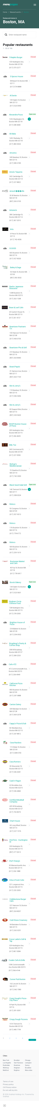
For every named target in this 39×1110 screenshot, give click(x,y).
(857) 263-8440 (15, 358)
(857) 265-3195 (15, 201)
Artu (12, 229)
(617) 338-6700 (15, 753)
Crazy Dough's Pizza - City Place (18, 999)
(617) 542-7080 (15, 990)
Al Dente (13, 95)
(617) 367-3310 (15, 220)
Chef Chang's (14, 861)
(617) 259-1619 (15, 553)
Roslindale (6, 1065)
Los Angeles (7, 1063)
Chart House (15, 821)
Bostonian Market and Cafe (17, 562)
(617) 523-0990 (15, 106)
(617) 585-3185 (15, 163)
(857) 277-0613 (15, 852)
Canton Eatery (15, 704)
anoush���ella (17, 191)
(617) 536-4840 (15, 791)
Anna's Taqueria (15, 172)
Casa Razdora (15, 743)
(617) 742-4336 (15, 239)
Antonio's (13, 210)
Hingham (17, 1068)
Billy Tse (12, 445)
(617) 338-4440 (14, 125)
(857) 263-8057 (15, 911)
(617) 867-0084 (15, 951)
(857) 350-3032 (15, 278)
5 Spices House (16, 76)
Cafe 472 (12, 664)
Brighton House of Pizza (17, 623)
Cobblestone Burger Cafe (18, 900)
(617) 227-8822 (15, 182)
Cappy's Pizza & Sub (17, 723)
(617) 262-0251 (15, 930)
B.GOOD (13, 248)
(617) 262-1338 (15, 299)
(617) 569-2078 (15, 715)
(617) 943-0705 (15, 339)
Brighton (17, 1070)
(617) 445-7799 (15, 1030)
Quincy (27, 1065)
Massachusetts (15, 12)
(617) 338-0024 (15, 495)
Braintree (17, 1065)
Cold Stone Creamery (18, 920)
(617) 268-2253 (15, 656)
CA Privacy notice (9, 1087)
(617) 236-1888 (14, 871)
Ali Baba (12, 134)
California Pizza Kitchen (16, 684)
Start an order (32, 62)
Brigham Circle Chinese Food (15, 602)
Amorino (13, 153)
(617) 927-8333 (15, 259)
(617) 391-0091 (15, 1010)
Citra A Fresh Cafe (16, 880)
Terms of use (8, 1081)
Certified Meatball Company (16, 801)
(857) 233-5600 (15, 415)
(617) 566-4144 (14, 970)
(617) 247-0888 (15, 696)
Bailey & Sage (15, 267)
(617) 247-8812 (15, 734)
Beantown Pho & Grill (18, 347)
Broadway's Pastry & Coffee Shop (17, 644)
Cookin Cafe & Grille (17, 960)
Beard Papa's (15, 367)
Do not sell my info (10, 1090)
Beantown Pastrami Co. (18, 328)
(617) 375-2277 (15, 68)
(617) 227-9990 (15, 455)
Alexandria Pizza (16, 115)
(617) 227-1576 (15, 831)
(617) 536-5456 (15, 396)
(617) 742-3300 (15, 476)
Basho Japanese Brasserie (16, 287)
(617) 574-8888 (15, 87)
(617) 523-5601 (15, 593)
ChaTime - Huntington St (18, 841)
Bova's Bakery (15, 582)
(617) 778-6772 (15, 533)
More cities (28, 1070)
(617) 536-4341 (15, 772)
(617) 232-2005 (15, 890)
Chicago (27, 1060)
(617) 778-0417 (15, 574)
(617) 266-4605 (15, 436)
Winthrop (6, 1068)
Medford (6, 1070)
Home (5, 12)
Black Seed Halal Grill (18, 485)
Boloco (12, 504)
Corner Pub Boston (17, 979)
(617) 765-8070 (15, 812)
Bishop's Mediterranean (16, 465)
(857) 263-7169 (15, 377)
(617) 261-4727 (14, 318)
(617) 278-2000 (15, 614)
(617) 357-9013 (15, 514)
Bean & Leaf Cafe (16, 307)
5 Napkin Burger (15, 57)
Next (32, 1040)
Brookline (28, 1068)
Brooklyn (17, 1060)
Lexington (28, 1063)
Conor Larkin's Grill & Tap (17, 940)
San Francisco (18, 1063)
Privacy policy (8, 1084)
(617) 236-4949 (14, 675)
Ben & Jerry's (15, 386)
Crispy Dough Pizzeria (18, 1019)
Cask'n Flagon (15, 781)
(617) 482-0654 (15, 144)
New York (6, 1060)
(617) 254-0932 (15, 635)
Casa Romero (15, 762)
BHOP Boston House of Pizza (17, 425)
